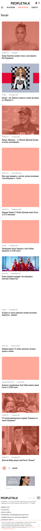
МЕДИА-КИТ (5, 507)
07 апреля (15, 53)
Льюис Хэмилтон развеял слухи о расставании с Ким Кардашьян (19, 56)
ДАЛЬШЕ (14, 468)
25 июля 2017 (20, 382)
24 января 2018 (13, 245)
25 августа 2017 (15, 346)
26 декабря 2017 (15, 273)
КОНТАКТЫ (5, 510)
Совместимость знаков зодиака (14, 517)
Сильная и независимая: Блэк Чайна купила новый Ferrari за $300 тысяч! (20, 386)
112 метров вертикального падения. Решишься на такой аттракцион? (20, 419)
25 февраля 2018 (16, 209)
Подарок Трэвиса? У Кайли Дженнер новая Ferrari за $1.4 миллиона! (20, 213)
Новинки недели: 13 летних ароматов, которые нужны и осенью (18, 349)
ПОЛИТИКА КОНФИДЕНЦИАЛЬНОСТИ (15, 515)
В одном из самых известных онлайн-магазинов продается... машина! (19, 313)
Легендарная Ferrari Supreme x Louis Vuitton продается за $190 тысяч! (18, 249)
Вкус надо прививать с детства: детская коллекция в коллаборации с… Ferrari (20, 177)
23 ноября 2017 (13, 309)
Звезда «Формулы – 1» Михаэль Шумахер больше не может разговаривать (20, 140)
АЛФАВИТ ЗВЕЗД (7, 520)
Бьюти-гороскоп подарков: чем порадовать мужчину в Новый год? (17, 277)
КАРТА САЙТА (6, 512)
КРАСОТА (5, 273)
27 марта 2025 (16, 137)
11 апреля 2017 (16, 415)
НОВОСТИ (5, 53)
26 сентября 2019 (16, 173)
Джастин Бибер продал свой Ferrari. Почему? (18, 460)
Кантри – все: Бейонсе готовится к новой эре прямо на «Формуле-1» (20, 98)
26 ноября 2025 (13, 95)
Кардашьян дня (8, 382)
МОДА (4, 95)
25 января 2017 (16, 457)
